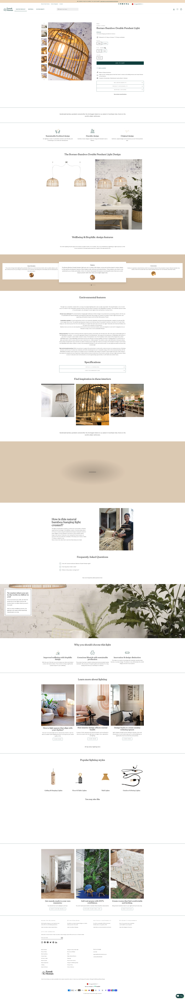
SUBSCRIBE (103, 515)
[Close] (112, 479)
